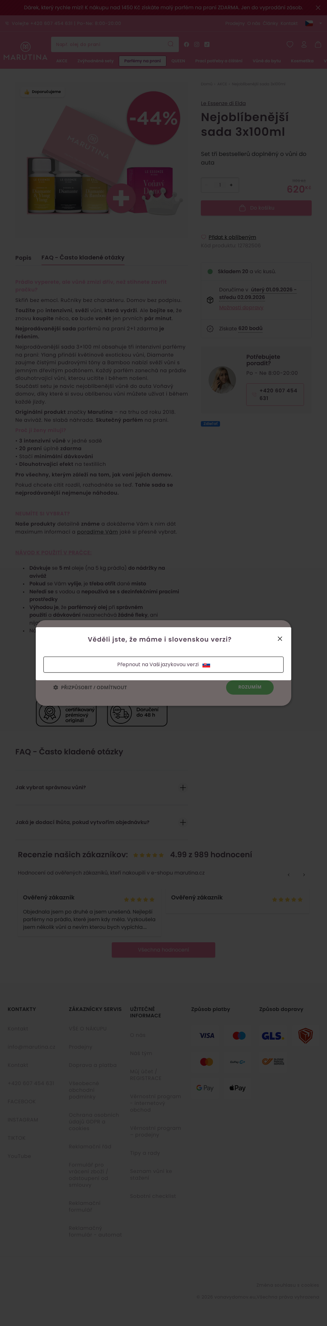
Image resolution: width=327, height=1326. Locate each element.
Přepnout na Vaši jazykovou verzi (158, 664)
